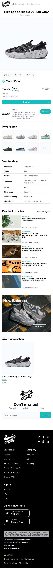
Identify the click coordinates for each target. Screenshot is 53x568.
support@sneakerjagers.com (19, 539)
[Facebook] (43, 437)
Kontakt (7, 489)
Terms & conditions (10, 563)
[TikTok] (43, 441)
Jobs (28, 459)
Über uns (30, 455)
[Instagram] (39, 437)
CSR (5, 498)
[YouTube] (39, 441)
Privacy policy (24, 563)
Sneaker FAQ (9, 477)
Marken (7, 455)
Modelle (7, 459)
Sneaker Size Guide (11, 472)
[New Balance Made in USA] (26, 313)
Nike (25, 171)
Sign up (45, 415)
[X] (48, 437)
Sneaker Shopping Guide (14, 468)
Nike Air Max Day (11, 464)
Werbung (30, 464)
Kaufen (36, 102)
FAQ (5, 494)
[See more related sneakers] (45, 148)
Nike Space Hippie (31, 176)
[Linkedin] (48, 441)
